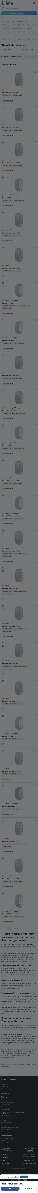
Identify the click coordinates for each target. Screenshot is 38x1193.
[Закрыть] (35, 1184)
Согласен (24, 1177)
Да (10, 1188)
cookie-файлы (15, 1177)
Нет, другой (28, 1188)
